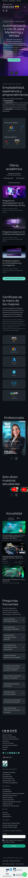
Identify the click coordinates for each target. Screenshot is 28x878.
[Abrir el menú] (25, 7)
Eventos (19, 1)
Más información (14, 60)
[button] (11, 73)
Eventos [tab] (11, 518)
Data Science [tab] (20, 178)
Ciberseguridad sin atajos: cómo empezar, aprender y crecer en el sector (12, 558)
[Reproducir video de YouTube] (14, 489)
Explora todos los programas (14, 278)
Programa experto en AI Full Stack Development (13, 233)
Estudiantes (12, 1)
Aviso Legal (18, 840)
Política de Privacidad (8, 842)
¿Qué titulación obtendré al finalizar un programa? (12, 677)
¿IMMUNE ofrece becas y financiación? (11, 685)
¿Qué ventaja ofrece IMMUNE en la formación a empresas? (12, 710)
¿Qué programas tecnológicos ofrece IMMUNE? (10, 637)
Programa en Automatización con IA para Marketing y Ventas (13, 203)
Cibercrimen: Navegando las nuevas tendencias (13, 580)
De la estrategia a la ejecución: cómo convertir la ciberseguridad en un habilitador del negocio (13, 536)
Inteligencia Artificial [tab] (14, 173)
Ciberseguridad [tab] (8, 178)
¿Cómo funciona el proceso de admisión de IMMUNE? (12, 701)
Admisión (5, 1)
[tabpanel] (14, 229)
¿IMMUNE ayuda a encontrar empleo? (10, 693)
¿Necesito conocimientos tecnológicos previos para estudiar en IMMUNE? (12, 668)
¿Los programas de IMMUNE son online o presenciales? (10, 647)
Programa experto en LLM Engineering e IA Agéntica (11, 263)
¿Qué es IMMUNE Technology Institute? (10, 620)
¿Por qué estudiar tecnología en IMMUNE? (11, 628)
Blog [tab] (18, 518)
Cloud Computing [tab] (14, 182)
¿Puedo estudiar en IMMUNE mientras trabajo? (12, 656)
